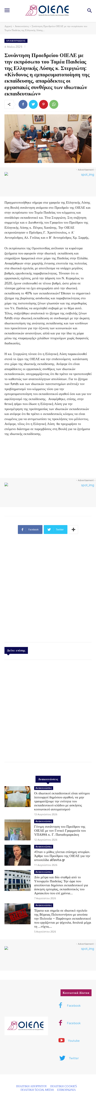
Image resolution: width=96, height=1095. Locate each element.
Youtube (74, 1040)
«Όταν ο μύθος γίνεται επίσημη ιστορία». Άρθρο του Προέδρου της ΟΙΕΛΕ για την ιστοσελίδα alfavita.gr (62, 856)
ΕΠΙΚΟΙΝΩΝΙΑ (66, 1089)
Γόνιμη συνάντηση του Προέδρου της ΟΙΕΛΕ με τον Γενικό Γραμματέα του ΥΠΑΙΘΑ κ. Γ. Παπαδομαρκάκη (60, 830)
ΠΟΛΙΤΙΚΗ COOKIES (63, 1086)
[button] (89, 11)
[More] (73, 529)
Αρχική (8, 26)
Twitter (74, 1058)
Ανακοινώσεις (22, 26)
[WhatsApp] (53, 104)
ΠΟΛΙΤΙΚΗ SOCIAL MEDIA (37, 1089)
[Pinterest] (43, 104)
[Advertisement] (48, 590)
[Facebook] (23, 104)
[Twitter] (33, 104)
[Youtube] (61, 1041)
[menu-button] (7, 11)
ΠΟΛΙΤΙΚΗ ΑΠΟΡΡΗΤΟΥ (31, 1086)
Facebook (74, 1005)
